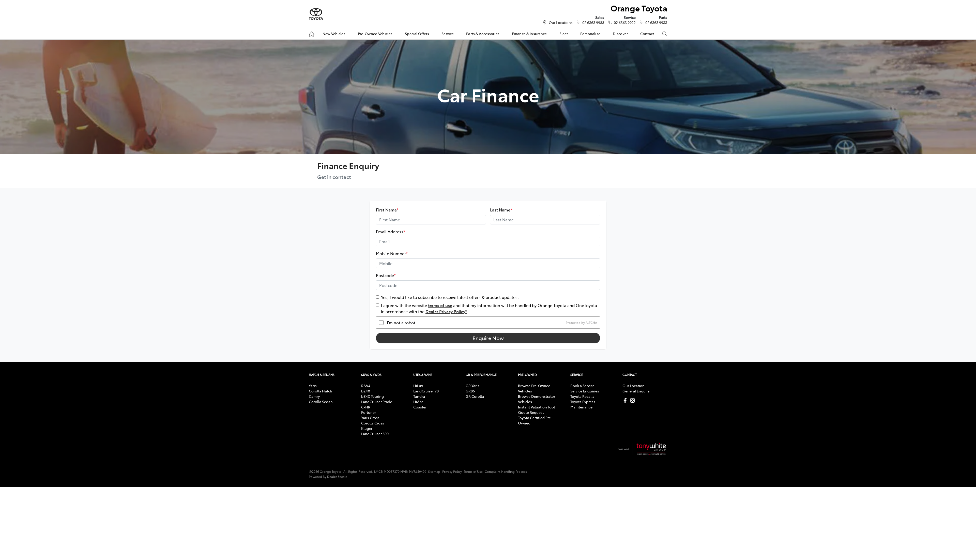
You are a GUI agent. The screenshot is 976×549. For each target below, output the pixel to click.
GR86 (470, 390)
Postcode (386, 275)
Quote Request (531, 412)
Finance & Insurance (529, 33)
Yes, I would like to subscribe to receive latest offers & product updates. (450, 297)
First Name (387, 209)
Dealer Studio (337, 476)
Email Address (390, 231)
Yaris (313, 385)
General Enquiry (636, 390)
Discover (620, 33)
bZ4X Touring (372, 396)
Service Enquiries (584, 390)
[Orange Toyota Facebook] (626, 400)
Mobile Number (392, 253)
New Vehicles (334, 33)
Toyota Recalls (582, 396)
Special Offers (417, 33)
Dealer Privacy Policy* (446, 311)
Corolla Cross (372, 422)
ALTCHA (591, 323)
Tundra (419, 396)
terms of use (440, 305)
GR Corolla (475, 396)
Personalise (590, 33)
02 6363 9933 (656, 22)
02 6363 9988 (593, 22)
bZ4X (365, 390)
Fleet (563, 33)
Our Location (633, 385)
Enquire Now (488, 337)
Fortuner (368, 412)
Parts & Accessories (482, 33)
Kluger (366, 428)
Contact (647, 33)
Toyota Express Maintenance (582, 404)
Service (447, 33)
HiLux (418, 385)
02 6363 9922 (625, 22)
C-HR (365, 406)
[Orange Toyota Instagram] (633, 400)
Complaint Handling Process (506, 471)
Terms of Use (473, 471)
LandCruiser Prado (376, 401)
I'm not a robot (401, 322)
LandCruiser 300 (375, 433)
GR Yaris (472, 385)
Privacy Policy (452, 471)
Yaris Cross (370, 417)
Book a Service (582, 385)
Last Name (501, 209)
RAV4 (365, 385)
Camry (314, 396)
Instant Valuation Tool (536, 406)
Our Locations (561, 22)
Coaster (419, 406)
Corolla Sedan (321, 401)
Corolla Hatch (320, 390)
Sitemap (434, 471)
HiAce (418, 401)
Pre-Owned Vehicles (375, 33)
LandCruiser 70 (426, 390)
